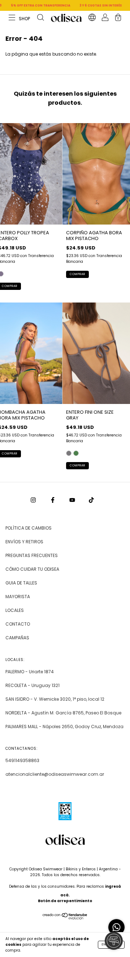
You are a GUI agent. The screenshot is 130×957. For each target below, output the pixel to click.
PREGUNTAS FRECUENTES (31, 555)
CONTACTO (17, 624)
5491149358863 (22, 760)
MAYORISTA (17, 596)
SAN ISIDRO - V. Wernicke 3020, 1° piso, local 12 (54, 699)
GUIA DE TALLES (21, 583)
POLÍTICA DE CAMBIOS (28, 528)
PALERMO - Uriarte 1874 (29, 672)
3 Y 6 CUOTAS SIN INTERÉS (91, 6)
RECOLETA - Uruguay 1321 (32, 685)
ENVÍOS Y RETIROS (24, 542)
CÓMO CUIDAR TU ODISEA (32, 569)
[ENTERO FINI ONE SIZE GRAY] (69, 453)
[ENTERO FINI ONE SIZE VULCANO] (76, 453)
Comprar (77, 274)
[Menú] (19, 19)
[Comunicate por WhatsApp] (116, 927)
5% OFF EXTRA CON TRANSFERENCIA (31, 6)
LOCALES (14, 610)
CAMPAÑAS (17, 638)
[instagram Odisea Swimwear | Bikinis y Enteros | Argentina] (34, 500)
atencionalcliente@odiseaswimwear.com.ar (54, 774)
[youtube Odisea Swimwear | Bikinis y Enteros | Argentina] (73, 500)
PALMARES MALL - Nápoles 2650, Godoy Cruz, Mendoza (64, 726)
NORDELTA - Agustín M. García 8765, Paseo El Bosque (63, 713)
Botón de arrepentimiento (65, 901)
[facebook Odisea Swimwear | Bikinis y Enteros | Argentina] (53, 500)
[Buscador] (40, 19)
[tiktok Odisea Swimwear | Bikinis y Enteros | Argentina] (91, 500)
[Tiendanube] (65, 918)
